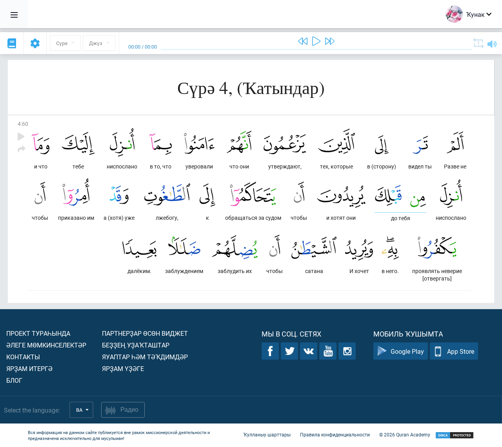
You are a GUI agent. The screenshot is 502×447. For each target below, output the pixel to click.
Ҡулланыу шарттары (267, 434)
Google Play (407, 351)
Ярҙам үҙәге (123, 368)
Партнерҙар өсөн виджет (145, 333)
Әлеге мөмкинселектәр (46, 345)
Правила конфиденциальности (335, 434)
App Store (460, 351)
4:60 (23, 123)
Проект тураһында (38, 333)
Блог (14, 380)
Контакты (23, 357)
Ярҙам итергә (29, 368)
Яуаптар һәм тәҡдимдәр (145, 357)
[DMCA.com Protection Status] (454, 435)
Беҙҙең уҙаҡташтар (135, 345)
